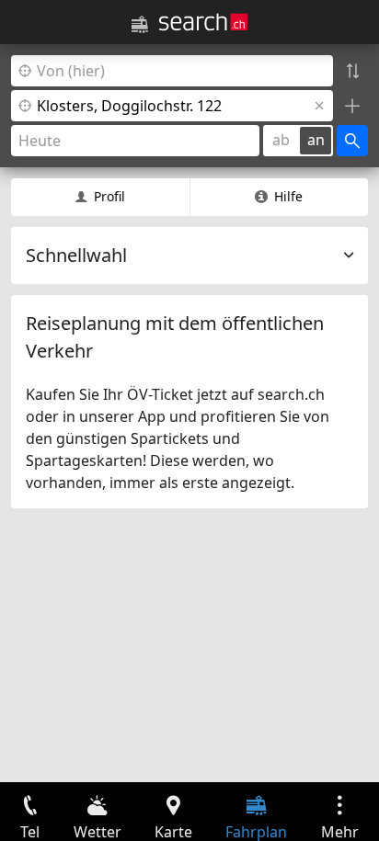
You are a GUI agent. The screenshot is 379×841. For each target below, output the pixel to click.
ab (281, 140)
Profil (109, 196)
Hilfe (288, 196)
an (316, 140)
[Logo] (203, 22)
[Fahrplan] (140, 25)
